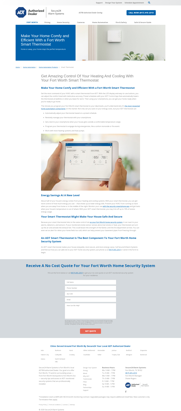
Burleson (58, 350)
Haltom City (45, 355)
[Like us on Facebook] (126, 392)
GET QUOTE (90, 331)
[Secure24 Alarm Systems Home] (40, 12)
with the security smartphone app (116, 206)
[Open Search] (149, 3)
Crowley (72, 355)
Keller (99, 355)
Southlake (86, 355)
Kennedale (101, 350)
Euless (43, 359)
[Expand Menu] (70, 22)
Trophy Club (116, 355)
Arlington (129, 355)
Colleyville (58, 355)
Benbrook (143, 355)
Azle (42, 350)
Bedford (129, 350)
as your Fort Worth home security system (106, 222)
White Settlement (89, 350)
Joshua (114, 350)
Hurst (71, 350)
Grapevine (143, 350)
